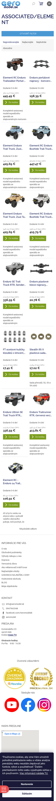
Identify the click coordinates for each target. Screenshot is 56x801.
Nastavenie (27, 784)
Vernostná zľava (9, 563)
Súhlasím (27, 793)
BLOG (4, 582)
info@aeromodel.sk (15, 604)
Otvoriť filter (28, 33)
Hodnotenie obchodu (11, 579)
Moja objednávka (9, 586)
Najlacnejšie (27, 42)
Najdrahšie (41, 42)
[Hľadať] (34, 4)
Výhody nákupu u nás (11, 556)
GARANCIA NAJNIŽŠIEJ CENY (15, 575)
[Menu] (49, 4)
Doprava (5, 560)
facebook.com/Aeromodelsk (19, 613)
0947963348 (12, 608)
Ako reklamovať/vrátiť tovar (14, 567)
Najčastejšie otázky (10, 571)
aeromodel (11, 617)
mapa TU (12, 635)
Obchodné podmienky (11, 552)
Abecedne (7, 48)
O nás (4, 548)
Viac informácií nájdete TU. (34, 773)
